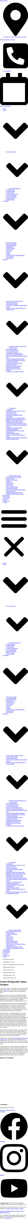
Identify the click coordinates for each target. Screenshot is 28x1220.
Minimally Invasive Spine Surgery (14, 420)
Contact (5, 502)
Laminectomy (12, 408)
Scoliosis (8, 254)
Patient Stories (6, 496)
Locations (21, 1208)
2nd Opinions (6, 495)
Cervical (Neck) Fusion (12, 352)
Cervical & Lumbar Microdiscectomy (15, 359)
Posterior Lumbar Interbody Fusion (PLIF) (16, 437)
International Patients (11, 197)
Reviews (5, 499)
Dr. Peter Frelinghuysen (12, 194)
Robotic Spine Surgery (11, 480)
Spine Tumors (9, 258)
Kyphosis (8, 370)
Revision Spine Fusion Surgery (14, 477)
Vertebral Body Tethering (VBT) (14, 492)
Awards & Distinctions (15, 188)
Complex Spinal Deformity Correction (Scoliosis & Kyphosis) (15, 361)
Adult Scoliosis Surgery (12, 304)
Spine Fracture (9, 482)
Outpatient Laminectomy (12, 429)
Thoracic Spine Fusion (11, 488)
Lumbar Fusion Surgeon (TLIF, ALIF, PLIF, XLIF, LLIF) (15, 411)
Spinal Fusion (9, 484)
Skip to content (3, 0)
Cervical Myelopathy (11, 244)
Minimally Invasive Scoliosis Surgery (15, 418)
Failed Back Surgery (11, 245)
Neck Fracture (9, 249)
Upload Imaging (10, 199)
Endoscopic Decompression (13, 367)
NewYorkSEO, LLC (8, 1218)
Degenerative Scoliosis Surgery (14, 366)
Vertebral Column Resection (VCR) (15, 494)
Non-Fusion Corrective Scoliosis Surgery (16, 423)
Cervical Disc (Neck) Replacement (14, 354)
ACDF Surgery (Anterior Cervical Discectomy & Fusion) (14, 302)
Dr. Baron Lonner (10, 189)
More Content (14, 1208)
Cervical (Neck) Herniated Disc (14, 353)
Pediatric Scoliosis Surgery (12, 433)
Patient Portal (6, 501)
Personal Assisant (10, 198)
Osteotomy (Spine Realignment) (14, 427)
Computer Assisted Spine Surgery (14, 363)
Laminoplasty (9, 409)
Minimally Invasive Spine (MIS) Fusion (16, 419)
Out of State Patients (11, 195)
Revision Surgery (10, 478)
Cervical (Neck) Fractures (12, 350)
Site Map (8, 1208)
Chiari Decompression (11, 349)
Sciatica (8, 252)
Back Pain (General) (11, 242)
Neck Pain (8, 251)
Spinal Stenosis (10, 256)
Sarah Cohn (7, 989)
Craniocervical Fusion (11, 364)
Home (4, 108)
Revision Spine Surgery (15, 475)
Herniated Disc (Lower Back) (13, 368)
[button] (14, 532)
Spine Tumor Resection (12, 487)
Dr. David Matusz (10, 191)
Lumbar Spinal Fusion (11, 413)
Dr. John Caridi (10, 192)
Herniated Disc (10, 247)
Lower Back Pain (10, 248)
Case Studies (6, 498)
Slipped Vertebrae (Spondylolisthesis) (15, 255)
